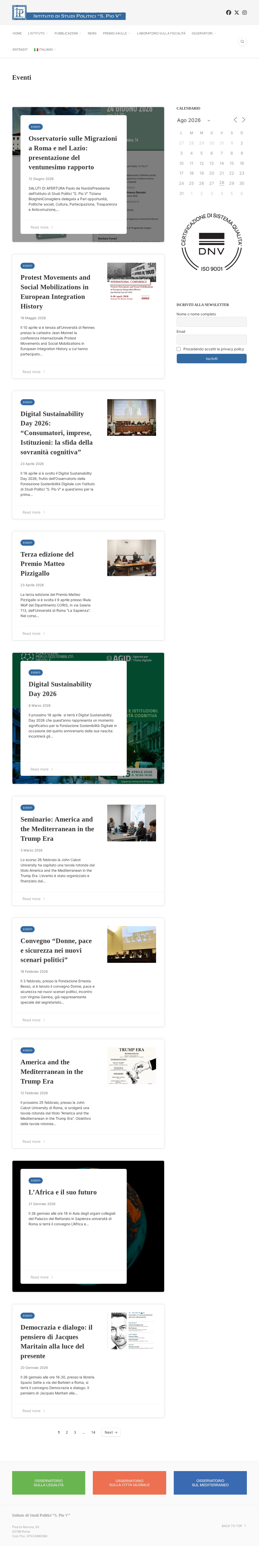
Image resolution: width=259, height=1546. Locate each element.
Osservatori (202, 33)
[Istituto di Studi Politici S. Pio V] (69, 12)
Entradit (20, 49)
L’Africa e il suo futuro (63, 1192)
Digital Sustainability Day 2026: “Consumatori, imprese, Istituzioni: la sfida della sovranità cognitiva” (56, 433)
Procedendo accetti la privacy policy (213, 349)
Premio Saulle (115, 33)
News (92, 33)
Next (109, 1432)
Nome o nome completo (196, 314)
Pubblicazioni (66, 33)
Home (17, 33)
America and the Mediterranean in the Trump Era (51, 1071)
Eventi (35, 126)
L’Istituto (36, 33)
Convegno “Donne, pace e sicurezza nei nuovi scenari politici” (56, 950)
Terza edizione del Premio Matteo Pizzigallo (47, 564)
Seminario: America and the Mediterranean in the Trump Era (57, 829)
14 (93, 1432)
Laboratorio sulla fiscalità (161, 33)
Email (181, 331)
